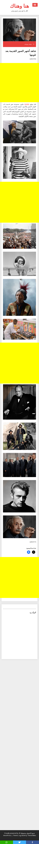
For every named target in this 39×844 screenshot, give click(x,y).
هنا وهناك (19, 5)
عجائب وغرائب (28, 44)
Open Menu (35, 5)
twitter (19, 842)
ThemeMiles (32, 835)
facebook (32, 842)
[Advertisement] (19, 82)
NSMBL (26, 104)
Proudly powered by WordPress (10, 834)
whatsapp (6, 842)
